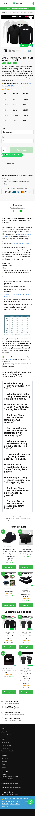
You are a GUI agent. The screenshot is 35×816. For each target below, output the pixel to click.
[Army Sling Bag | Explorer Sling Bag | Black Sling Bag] (26, 537)
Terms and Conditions (8, 751)
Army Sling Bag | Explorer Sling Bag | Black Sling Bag (26, 551)
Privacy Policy (6, 735)
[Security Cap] (9, 659)
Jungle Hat (9, 591)
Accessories (7, 547)
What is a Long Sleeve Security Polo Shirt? (17, 386)
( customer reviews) (16, 89)
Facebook (4, 758)
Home (3, 12)
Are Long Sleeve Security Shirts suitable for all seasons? (14, 419)
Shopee (3, 764)
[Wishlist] (13, 533)
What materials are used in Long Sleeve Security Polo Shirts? (17, 407)
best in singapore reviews (22, 243)
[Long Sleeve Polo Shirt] (9, 623)
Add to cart (21, 150)
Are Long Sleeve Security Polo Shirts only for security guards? (16, 492)
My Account (5, 742)
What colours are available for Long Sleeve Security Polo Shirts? (15, 445)
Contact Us (5, 748)
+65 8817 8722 (14, 783)
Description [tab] (17, 205)
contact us (11, 359)
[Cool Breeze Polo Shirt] (26, 623)
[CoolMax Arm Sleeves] (26, 579)
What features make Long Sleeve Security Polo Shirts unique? (17, 396)
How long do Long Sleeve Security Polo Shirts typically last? (17, 480)
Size (2, 137)
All (13, 518)
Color (3, 128)
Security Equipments (20, 518)
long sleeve (15, 521)
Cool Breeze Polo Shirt (26, 637)
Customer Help (6, 745)
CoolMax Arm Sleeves (25, 595)
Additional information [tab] (17, 208)
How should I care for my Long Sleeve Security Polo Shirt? (17, 456)
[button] (30, 17)
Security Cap (9, 672)
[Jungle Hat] (9, 579)
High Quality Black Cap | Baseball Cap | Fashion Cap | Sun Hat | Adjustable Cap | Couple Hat (9, 554)
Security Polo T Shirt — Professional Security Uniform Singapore (26, 678)
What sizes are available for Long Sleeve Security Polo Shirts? (15, 468)
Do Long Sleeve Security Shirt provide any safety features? (14, 505)
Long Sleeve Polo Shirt (9, 637)
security (21, 521)
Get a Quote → (15, 804)
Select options (9, 605)
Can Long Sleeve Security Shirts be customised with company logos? (15, 432)
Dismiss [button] (5, 806)
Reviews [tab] (17, 211)
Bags (27, 547)
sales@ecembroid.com (13, 787)
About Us (4, 732)
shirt (25, 521)
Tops (7, 12)
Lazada (3, 767)
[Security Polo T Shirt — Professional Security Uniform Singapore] (26, 659)
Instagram (4, 761)
